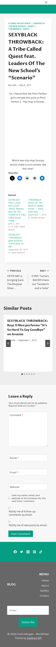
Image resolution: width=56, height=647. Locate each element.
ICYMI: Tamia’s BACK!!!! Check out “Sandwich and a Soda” (40, 279)
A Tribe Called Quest (19, 23)
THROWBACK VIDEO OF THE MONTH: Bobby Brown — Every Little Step (35, 205)
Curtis (14, 85)
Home (45, 580)
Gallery (44, 590)
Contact (44, 595)
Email (14, 472)
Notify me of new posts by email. (28, 525)
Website (14, 486)
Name (14, 458)
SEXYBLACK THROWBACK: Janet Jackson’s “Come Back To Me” (16, 240)
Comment (16, 415)
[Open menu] (46, 2)
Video (26, 29)
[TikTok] (41, 552)
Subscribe (28, 622)
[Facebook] (15, 552)
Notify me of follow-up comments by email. (22, 513)
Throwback (14, 29)
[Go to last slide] (8, 343)
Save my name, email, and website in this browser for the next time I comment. (29, 498)
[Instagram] (28, 552)
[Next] (47, 343)
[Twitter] (21, 552)
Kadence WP (34, 638)
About (45, 585)
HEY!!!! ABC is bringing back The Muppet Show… (15, 279)
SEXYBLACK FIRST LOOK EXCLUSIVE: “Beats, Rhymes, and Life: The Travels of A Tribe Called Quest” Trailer (17, 210)
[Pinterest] (34, 552)
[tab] (22, 374)
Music (31, 26)
